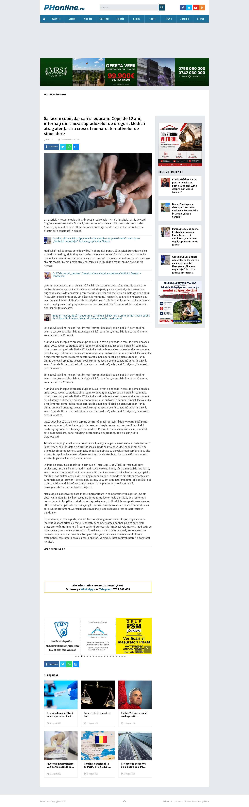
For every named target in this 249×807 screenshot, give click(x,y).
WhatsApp (87, 589)
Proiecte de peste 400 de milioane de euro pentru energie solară (133, 765)
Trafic (168, 18)
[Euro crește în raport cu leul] (98, 695)
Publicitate (167, 801)
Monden (88, 18)
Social (136, 18)
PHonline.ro (44, 19)
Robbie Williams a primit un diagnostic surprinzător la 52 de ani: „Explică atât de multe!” (134, 714)
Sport (152, 18)
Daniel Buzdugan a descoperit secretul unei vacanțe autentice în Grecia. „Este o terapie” (185, 210)
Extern (72, 18)
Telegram (105, 589)
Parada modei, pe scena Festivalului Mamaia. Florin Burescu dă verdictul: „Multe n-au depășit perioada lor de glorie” (185, 236)
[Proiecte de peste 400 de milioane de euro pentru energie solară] (135, 745)
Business (56, 18)
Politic (120, 18)
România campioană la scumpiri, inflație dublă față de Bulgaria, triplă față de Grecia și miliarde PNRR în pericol (98, 765)
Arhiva (178, 801)
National (104, 18)
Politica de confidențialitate (197, 801)
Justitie (184, 18)
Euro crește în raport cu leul (97, 714)
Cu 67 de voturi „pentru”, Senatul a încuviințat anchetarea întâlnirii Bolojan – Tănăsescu (96, 275)
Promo (200, 18)
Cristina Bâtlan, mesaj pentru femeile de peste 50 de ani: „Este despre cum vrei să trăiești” (184, 186)
